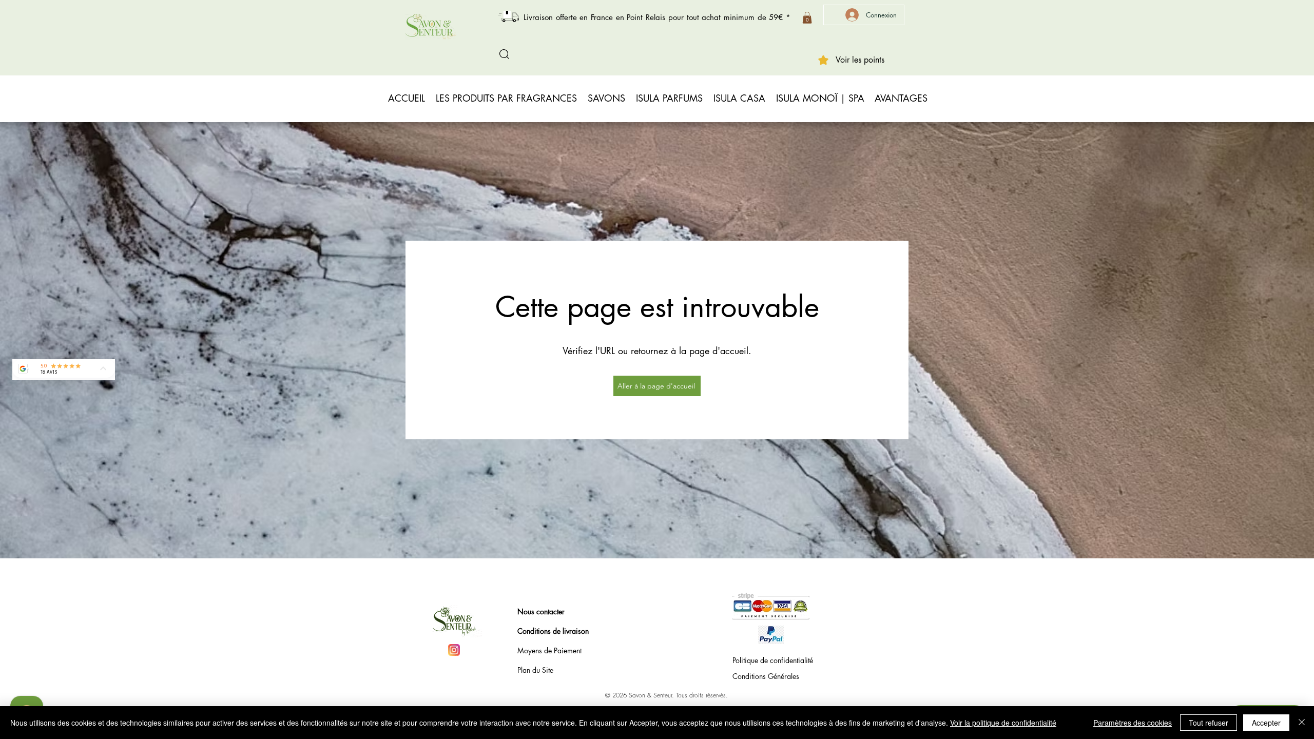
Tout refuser (1208, 722)
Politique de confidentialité (772, 660)
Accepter (1266, 722)
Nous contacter (541, 611)
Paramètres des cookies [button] (1132, 722)
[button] (807, 18)
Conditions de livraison (553, 631)
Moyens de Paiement (549, 650)
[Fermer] (1302, 722)
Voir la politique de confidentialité (1003, 722)
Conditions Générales (765, 676)
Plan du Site (535, 670)
